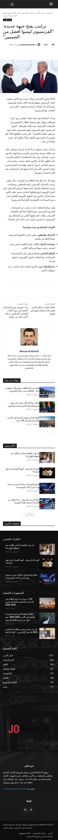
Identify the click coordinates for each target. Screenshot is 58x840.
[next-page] (47, 432)
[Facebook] (43, 52)
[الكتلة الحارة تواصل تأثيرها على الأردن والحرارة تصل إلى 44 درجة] (47, 421)
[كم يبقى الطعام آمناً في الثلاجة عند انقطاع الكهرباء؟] (47, 457)
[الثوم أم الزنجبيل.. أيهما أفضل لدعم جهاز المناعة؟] (47, 473)
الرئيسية (49, 13)
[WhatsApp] (29, 52)
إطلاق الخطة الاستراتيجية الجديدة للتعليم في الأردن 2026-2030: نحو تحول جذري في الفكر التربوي (20, 617)
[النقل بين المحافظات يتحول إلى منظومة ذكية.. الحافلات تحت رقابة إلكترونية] (47, 392)
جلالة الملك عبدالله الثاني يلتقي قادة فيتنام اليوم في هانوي (42, 310)
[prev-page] (52, 432)
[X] (36, 52)
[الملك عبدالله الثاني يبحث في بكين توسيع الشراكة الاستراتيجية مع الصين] (47, 406)
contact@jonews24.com (14, 788)
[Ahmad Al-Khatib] (39, 44)
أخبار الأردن (40, 13)
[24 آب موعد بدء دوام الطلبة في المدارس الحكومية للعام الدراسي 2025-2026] (47, 603)
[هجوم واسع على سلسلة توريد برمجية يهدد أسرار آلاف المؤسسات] (47, 488)
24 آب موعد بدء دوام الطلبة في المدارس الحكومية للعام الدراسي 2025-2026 (19, 602)
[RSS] (25, 810)
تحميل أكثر (30, 514)
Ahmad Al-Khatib (28, 45)
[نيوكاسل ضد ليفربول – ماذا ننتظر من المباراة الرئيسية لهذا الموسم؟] (47, 503)
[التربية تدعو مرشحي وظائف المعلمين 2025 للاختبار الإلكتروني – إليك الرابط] (47, 633)
